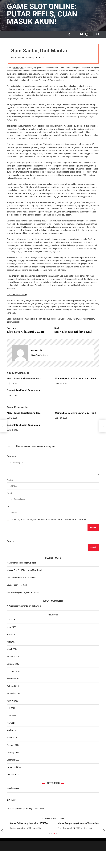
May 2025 (11, 723)
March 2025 (12, 738)
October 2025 (13, 686)
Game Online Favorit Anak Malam (23, 390)
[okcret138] (20, 353)
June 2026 (11, 627)
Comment (11, 456)
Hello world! (36, 606)
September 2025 (14, 693)
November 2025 (14, 679)
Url (8, 506)
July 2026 (11, 619)
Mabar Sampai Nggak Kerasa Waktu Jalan (75, 823)
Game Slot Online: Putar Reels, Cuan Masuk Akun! (42, 14)
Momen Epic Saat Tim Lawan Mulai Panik (75, 378)
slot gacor (11, 800)
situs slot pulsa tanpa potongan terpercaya (25, 808)
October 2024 (13, 774)
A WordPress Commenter (17, 606)
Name (10, 480)
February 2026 (13, 656)
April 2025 (11, 730)
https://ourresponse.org (17, 294)
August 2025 (12, 701)
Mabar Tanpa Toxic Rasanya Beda (24, 378)
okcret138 (39, 57)
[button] (2, 830)
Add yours (50, 446)
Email (9, 493)
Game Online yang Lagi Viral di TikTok (23, 592)
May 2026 (11, 634)
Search (10, 541)
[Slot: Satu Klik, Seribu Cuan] (3, 426)
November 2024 (14, 767)
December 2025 (13, 671)
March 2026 (12, 649)
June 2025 (11, 716)
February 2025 (13, 745)
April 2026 (11, 642)
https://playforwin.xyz (39, 355)
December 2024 (13, 760)
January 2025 (13, 752)
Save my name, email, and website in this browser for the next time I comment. (50, 519)
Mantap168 (18, 68)
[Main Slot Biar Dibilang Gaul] (102, 426)
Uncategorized (13, 788)
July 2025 (11, 708)
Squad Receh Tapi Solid (17, 585)
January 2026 (13, 664)
